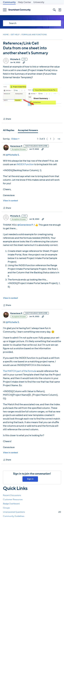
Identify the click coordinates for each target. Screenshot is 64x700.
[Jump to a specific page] (58, 139)
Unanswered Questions (32, 512)
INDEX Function (25, 164)
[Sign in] (59, 10)
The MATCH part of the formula (19, 371)
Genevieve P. (16, 146)
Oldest (14, 138)
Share (7, 119)
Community (9, 2)
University (38, 2)
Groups (6, 507)
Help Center (24, 2)
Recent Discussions (12, 495)
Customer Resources (13, 499)
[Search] (54, 10)
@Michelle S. (12, 154)
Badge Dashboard (11, 503)
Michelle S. (15, 59)
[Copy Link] (24, 62)
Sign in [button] (30, 479)
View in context (10, 200)
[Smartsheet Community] (19, 9)
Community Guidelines (13, 516)
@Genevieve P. (25, 224)
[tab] (8, 130)
